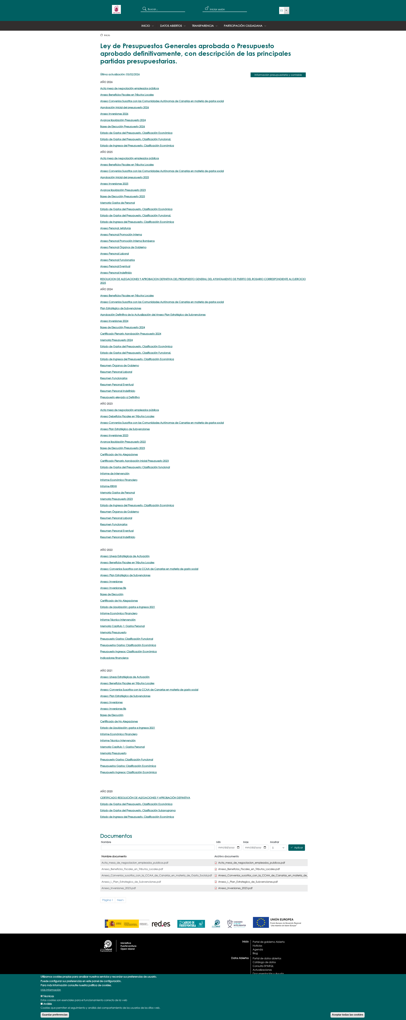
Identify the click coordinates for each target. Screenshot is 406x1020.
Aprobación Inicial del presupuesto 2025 (124, 177)
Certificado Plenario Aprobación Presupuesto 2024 (130, 333)
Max (246, 842)
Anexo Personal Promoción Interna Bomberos (127, 240)
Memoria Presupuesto (113, 632)
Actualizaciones (262, 969)
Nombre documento (114, 856)
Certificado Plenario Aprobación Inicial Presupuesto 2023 (134, 460)
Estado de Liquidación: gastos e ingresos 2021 (127, 607)
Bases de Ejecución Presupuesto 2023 (122, 448)
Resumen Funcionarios (113, 378)
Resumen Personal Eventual (117, 384)
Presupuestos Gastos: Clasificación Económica (128, 645)
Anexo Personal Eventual (115, 266)
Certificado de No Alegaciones (119, 454)
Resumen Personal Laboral (116, 371)
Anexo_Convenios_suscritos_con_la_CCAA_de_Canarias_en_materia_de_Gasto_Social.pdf (273, 875)
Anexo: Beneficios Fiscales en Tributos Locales (127, 562)
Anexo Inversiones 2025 (114, 183)
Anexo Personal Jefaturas (115, 228)
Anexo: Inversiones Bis (113, 588)
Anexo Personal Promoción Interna (121, 234)
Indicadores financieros (114, 657)
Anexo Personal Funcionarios (117, 260)
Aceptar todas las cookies (347, 1014)
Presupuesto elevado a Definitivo (120, 397)
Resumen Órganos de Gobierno (119, 365)
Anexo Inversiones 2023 (114, 435)
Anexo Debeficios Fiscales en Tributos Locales (127, 416)
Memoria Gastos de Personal (117, 202)
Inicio (145, 25)
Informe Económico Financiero (118, 479)
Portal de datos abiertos (267, 958)
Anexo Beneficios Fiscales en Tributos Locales (127, 164)
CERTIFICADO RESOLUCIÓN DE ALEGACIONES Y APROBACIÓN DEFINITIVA (145, 797)
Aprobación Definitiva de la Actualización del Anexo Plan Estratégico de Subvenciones (153, 314)
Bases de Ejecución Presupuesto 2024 (122, 327)
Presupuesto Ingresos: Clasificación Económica (128, 651)
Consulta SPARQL (263, 966)
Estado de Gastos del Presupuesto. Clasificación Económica (136, 209)
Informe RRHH (108, 486)
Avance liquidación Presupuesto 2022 (123, 441)
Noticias (257, 945)
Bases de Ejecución (111, 594)
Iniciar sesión (217, 9)
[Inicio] (116, 10)
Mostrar (274, 842)
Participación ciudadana (243, 25)
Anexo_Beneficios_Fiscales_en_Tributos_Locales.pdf (249, 869)
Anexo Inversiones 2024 (114, 321)
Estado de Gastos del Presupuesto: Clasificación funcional (135, 467)
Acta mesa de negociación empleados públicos (129, 88)
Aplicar (298, 847)
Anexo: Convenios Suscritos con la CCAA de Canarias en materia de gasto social (149, 568)
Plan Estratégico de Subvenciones (120, 308)
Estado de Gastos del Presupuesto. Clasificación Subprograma (138, 810)
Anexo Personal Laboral (114, 253)
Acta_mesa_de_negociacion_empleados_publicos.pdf (251, 862)
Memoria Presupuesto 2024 (116, 340)
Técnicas (48, 996)
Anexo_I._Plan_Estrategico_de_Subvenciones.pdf (248, 881)
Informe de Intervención (114, 473)
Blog (255, 953)
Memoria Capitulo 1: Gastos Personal (122, 626)
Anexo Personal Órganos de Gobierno (123, 247)
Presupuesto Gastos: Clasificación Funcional (126, 638)
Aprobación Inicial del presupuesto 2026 (124, 107)
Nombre (106, 842)
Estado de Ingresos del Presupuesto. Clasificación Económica (137, 145)
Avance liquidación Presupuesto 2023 (123, 190)
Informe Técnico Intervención (118, 619)
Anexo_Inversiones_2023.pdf (235, 888)
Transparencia (203, 25)
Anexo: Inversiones (111, 581)
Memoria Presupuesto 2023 (116, 499)
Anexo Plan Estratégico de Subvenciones (125, 429)
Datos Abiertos (171, 25)
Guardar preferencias (55, 1014)
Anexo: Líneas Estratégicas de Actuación (125, 556)
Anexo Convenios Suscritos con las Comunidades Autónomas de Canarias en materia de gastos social (162, 171)
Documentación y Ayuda (268, 973)
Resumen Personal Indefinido (117, 390)
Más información (51, 989)
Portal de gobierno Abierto (269, 941)
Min (218, 842)
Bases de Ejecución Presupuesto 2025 (122, 196)
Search (144, 8)
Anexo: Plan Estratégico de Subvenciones (125, 575)
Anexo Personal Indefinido (116, 272)
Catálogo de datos (264, 962)
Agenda (258, 949)
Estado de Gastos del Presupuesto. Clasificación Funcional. (135, 139)
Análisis (47, 1003)
